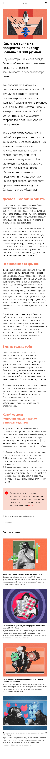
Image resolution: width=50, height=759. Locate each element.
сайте (30, 505)
